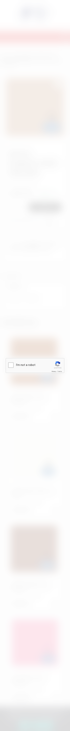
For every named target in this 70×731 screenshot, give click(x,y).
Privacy (54, 371)
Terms (59, 371)
